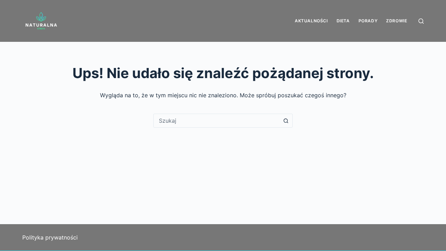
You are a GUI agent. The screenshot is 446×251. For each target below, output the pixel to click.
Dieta (343, 20)
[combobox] (216, 121)
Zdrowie (396, 20)
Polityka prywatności (50, 237)
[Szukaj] (421, 21)
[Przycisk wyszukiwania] (285, 120)
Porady (368, 20)
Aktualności (311, 20)
